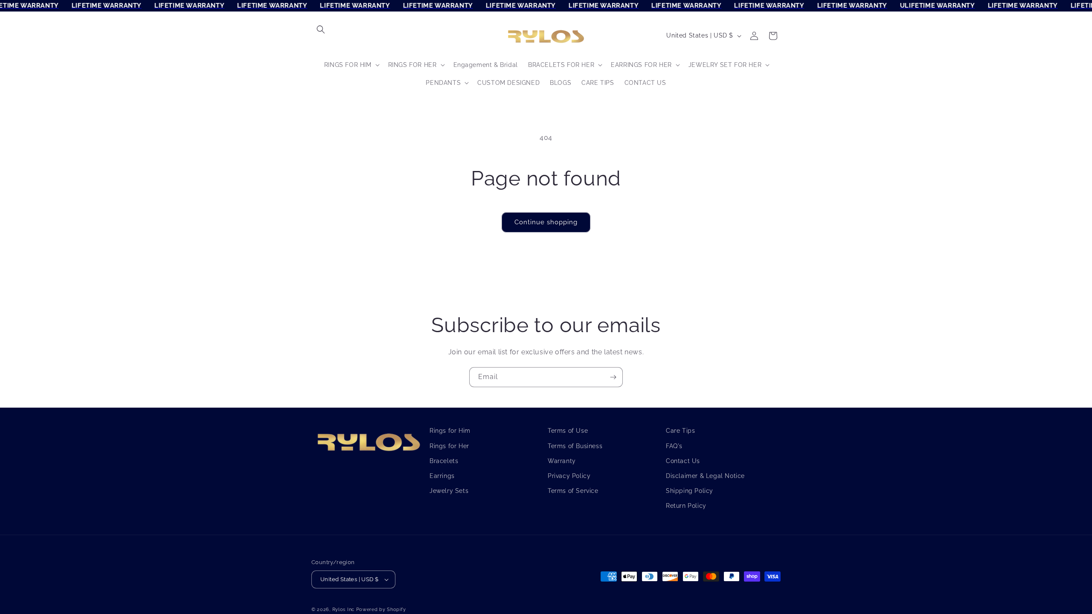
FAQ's (674, 445)
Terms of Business (575, 445)
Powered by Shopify (381, 609)
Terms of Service (573, 490)
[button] (320, 29)
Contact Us (683, 460)
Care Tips (680, 430)
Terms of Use (568, 430)
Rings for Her (449, 445)
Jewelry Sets (449, 490)
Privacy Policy (569, 475)
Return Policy (686, 505)
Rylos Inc (343, 609)
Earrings (442, 475)
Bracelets (444, 460)
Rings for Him (450, 430)
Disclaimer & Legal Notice (705, 475)
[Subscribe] (613, 377)
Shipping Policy (689, 490)
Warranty (562, 460)
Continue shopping (546, 222)
